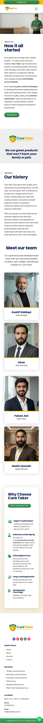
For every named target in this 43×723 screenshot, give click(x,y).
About (8, 653)
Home (8, 650)
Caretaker (21, 720)
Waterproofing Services (15, 685)
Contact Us (21, 2)
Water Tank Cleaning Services (17, 688)
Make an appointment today (19, 505)
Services (9, 656)
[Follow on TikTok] (29, 639)
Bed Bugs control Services (16, 674)
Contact (9, 660)
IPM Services (11, 681)
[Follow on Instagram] (17, 639)
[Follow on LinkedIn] (25, 639)
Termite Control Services (15, 671)
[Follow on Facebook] (14, 639)
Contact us (12, 115)
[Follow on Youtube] (21, 639)
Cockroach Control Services (16, 678)
